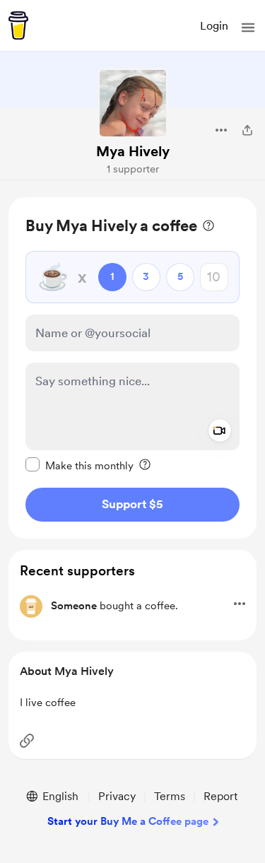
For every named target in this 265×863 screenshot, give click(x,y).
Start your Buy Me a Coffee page (127, 821)
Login (214, 26)
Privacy (117, 796)
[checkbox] (79, 465)
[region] (132, 368)
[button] (248, 27)
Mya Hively (133, 151)
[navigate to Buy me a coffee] (18, 25)
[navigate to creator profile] (133, 103)
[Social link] (27, 741)
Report (220, 796)
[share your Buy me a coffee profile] (247, 130)
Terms (169, 796)
